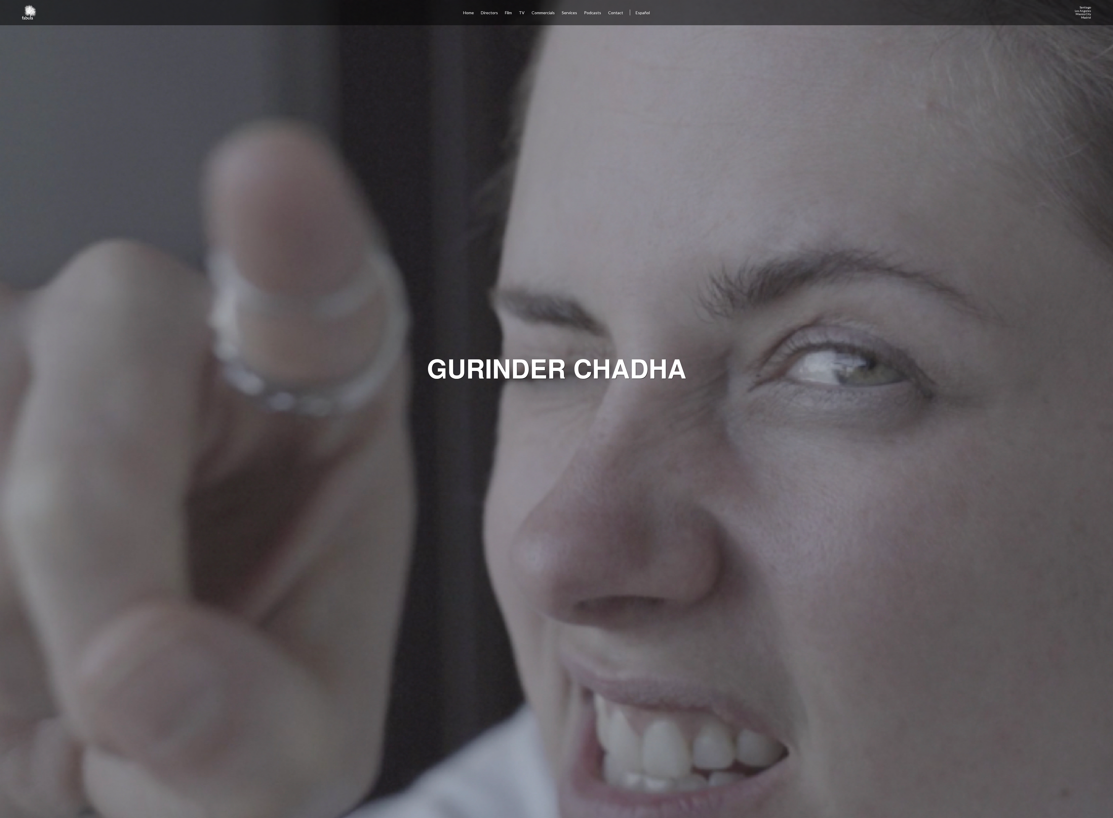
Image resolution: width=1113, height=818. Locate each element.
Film (508, 12)
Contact (616, 12)
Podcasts (592, 12)
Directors (489, 12)
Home (468, 12)
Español (643, 12)
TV (522, 12)
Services (569, 12)
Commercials (543, 12)
